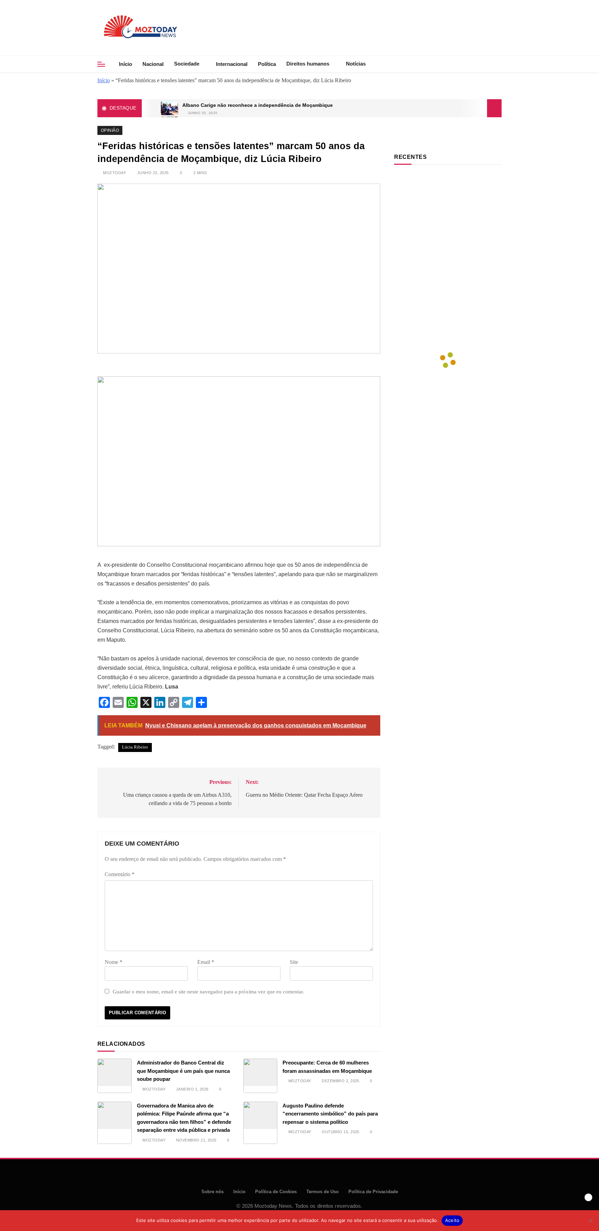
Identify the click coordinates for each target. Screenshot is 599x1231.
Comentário (119, 874)
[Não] (590, 1220)
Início (125, 64)
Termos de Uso (322, 1191)
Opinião (110, 130)
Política (267, 64)
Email (205, 962)
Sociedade (186, 64)
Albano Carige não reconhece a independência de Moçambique (257, 105)
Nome (113, 962)
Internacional (232, 64)
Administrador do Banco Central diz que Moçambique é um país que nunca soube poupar (183, 1071)
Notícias (356, 64)
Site (294, 962)
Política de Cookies (276, 1191)
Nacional (153, 64)
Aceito (452, 1220)
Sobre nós (212, 1191)
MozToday (114, 173)
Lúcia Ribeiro (135, 747)
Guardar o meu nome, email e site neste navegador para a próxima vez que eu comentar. (208, 991)
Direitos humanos (307, 64)
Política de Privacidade (373, 1191)
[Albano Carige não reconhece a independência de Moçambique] (169, 108)
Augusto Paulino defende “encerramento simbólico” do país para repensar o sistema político (330, 1114)
